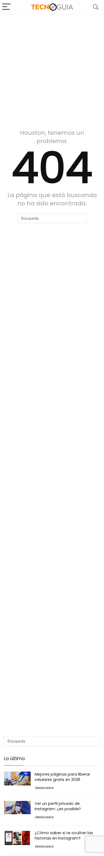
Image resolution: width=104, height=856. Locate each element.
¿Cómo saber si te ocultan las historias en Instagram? (64, 835)
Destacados (44, 787)
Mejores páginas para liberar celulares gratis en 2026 (62, 777)
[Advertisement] (52, 69)
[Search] (95, 7)
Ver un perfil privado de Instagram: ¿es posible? (58, 806)
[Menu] (6, 7)
